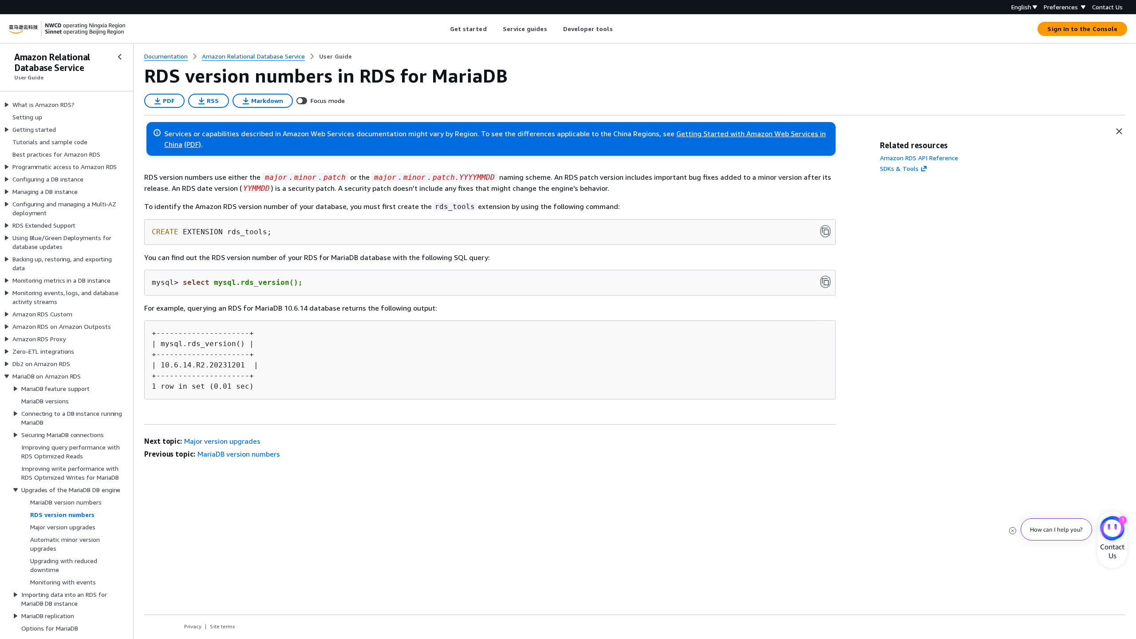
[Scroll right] (619, 29)
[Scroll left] (443, 29)
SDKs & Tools (899, 168)
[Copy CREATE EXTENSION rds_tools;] (825, 231)
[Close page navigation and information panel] (1119, 131)
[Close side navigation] (120, 57)
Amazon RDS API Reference (919, 158)
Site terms (222, 626)
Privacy (192, 626)
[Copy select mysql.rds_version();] (825, 282)
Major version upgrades (222, 441)
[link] (335, 56)
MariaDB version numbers (238, 454)
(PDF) (192, 144)
